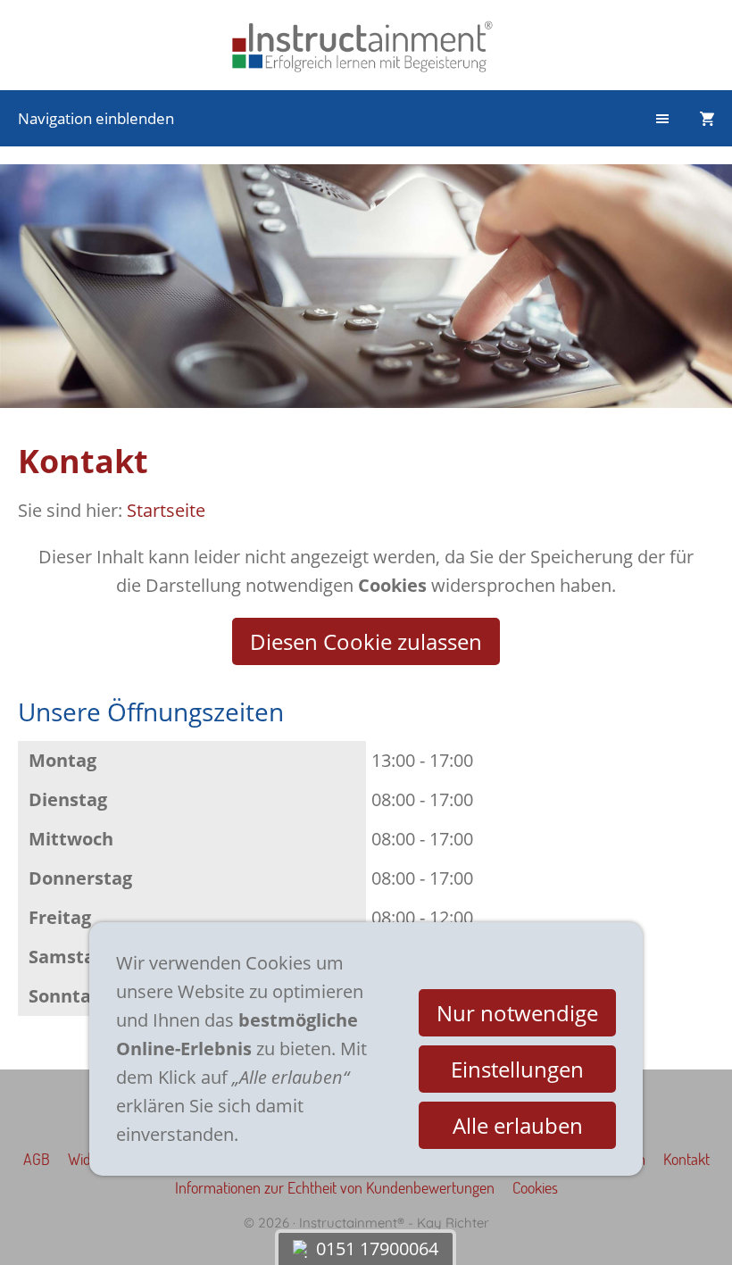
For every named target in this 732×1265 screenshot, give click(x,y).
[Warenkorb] (707, 118)
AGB (36, 1159)
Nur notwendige (517, 1013)
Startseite (166, 510)
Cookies (535, 1187)
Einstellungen (517, 1069)
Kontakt (686, 1159)
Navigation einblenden (96, 118)
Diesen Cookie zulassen (366, 641)
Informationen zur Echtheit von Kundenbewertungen (335, 1187)
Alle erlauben (518, 1125)
